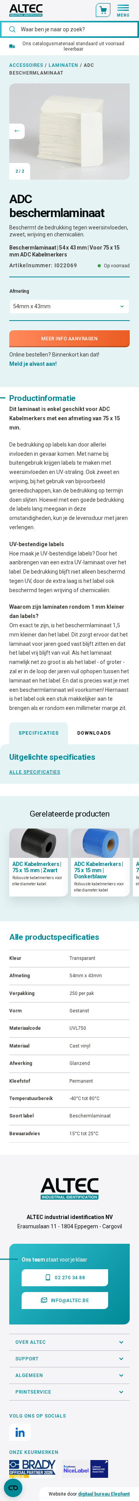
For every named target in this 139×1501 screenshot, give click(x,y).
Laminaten (63, 65)
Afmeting (19, 291)
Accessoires (26, 65)
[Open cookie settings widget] (13, 1488)
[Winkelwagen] (103, 10)
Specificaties (39, 733)
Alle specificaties (34, 772)
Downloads (94, 733)
